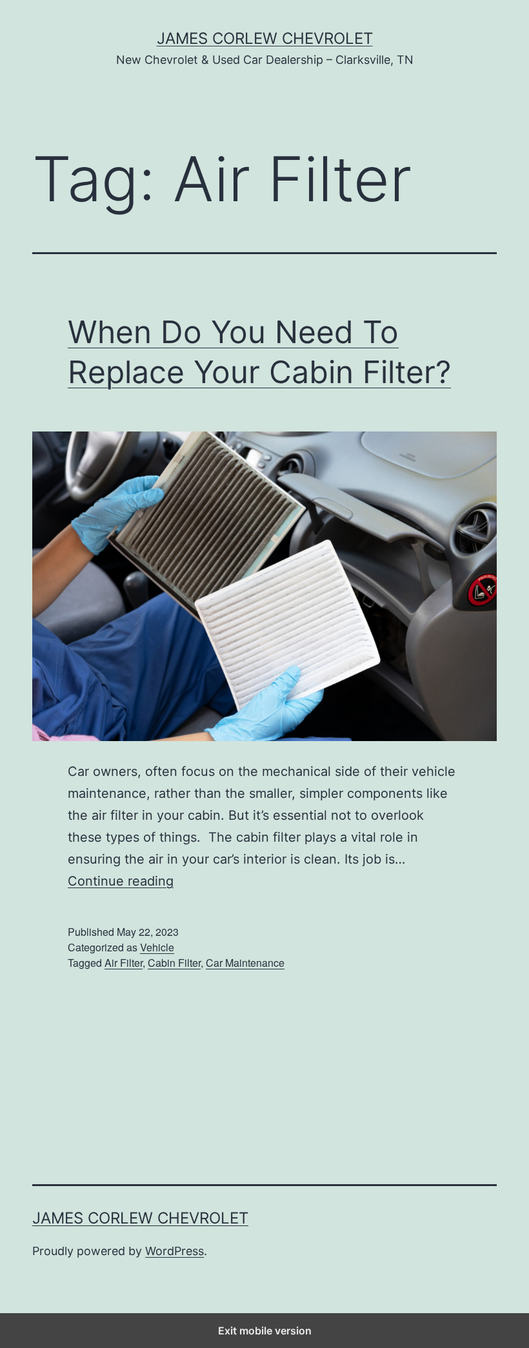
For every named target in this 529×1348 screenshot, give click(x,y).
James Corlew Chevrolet (265, 38)
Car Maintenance (245, 962)
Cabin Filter (174, 962)
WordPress (174, 1251)
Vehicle (157, 947)
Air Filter (124, 962)
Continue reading (121, 881)
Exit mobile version (265, 1330)
